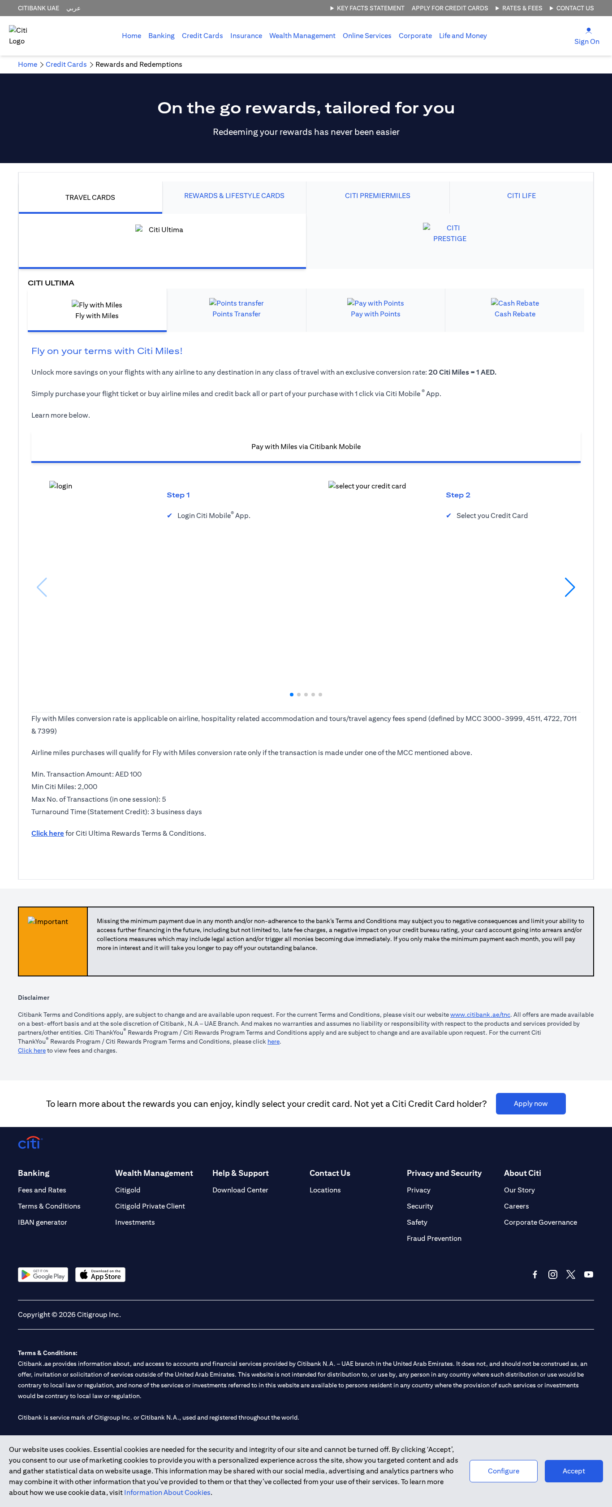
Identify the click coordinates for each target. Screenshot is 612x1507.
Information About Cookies (167, 1492)
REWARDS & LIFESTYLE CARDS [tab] (234, 195)
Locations (325, 1190)
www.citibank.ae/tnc (480, 1014)
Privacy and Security (444, 1173)
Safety (417, 1222)
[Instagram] (552, 1274)
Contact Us (575, 8)
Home (131, 35)
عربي (73, 8)
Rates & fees (522, 8)
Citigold (128, 1190)
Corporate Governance (540, 1222)
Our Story (519, 1190)
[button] (291, 694)
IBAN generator (42, 1222)
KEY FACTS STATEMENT (371, 8)
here (273, 1041)
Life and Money (463, 35)
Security (420, 1206)
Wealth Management (302, 35)
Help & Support (240, 1173)
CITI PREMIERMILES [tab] (377, 195)
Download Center (240, 1190)
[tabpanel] (306, 542)
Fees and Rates (42, 1190)
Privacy (419, 1190)
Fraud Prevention (434, 1238)
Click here (32, 1050)
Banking (161, 35)
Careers (516, 1206)
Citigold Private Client (150, 1206)
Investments (135, 1222)
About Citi (522, 1173)
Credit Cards (202, 35)
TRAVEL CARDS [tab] (90, 197)
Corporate (415, 35)
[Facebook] (535, 1274)
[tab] (161, 36)
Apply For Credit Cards (450, 8)
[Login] (588, 30)
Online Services (367, 35)
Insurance (246, 35)
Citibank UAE (38, 8)
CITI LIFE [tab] (521, 195)
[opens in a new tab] (43, 1274)
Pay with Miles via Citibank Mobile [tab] (306, 446)
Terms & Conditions (49, 1206)
